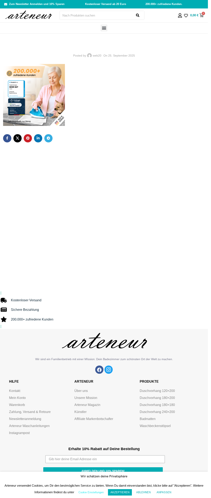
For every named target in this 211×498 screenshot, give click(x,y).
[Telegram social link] (48, 138)
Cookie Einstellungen (91, 492)
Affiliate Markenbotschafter (93, 419)
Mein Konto (17, 398)
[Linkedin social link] (38, 138)
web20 (97, 55)
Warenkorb (17, 405)
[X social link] (17, 138)
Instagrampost (19, 433)
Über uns (81, 391)
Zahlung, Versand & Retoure (30, 412)
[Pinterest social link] (28, 138)
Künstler (80, 412)
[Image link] (99, 369)
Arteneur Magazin (87, 405)
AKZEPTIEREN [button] (119, 492)
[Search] (140, 15)
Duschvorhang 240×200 (157, 412)
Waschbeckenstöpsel (155, 426)
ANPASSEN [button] (164, 492)
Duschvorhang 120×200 (157, 391)
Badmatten (148, 419)
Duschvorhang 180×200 (157, 398)
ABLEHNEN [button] (143, 492)
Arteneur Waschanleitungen (29, 426)
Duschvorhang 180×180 (157, 405)
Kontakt (14, 391)
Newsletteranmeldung (25, 419)
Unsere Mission (85, 398)
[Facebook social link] (7, 138)
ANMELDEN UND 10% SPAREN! (103, 471)
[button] (104, 28)
